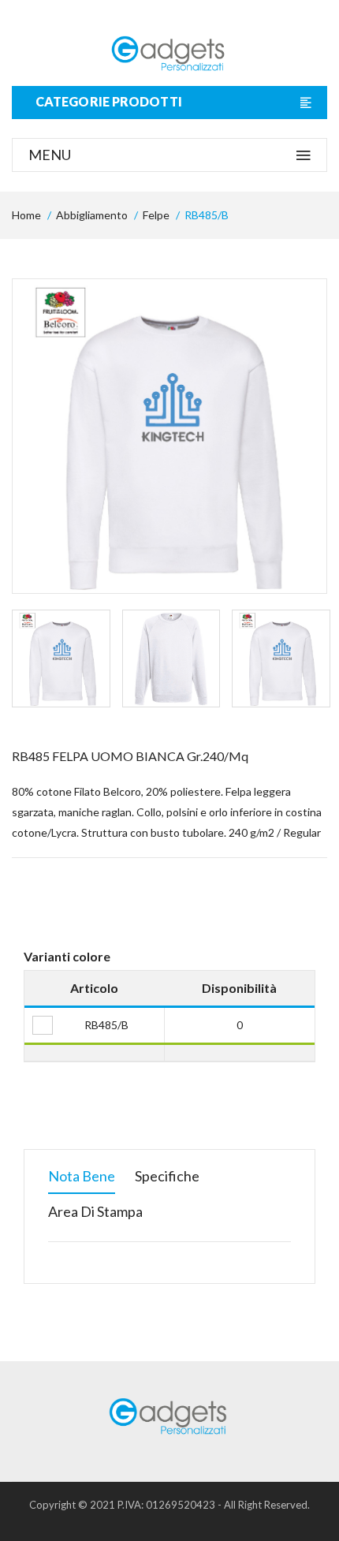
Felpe (156, 215)
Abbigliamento (92, 215)
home (26, 215)
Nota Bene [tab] (81, 1176)
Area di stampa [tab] (95, 1211)
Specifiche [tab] (167, 1176)
